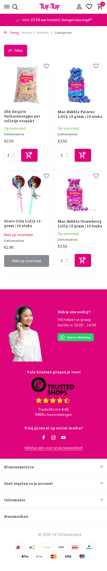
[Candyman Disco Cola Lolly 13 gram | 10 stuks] (26, 195)
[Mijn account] (79, 7)
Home (27, 32)
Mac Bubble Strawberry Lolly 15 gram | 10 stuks (80, 223)
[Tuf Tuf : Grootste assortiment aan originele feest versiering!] (53, 7)
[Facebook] (43, 438)
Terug (14, 32)
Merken (43, 32)
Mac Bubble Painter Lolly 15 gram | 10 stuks (80, 114)
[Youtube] (63, 438)
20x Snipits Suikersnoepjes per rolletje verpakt (22, 116)
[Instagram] (53, 438)
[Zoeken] (14, 7)
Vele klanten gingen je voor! (53, 372)
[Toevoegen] (29, 155)
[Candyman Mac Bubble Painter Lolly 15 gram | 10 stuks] (80, 85)
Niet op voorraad (26, 261)
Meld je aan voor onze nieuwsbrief (54, 448)
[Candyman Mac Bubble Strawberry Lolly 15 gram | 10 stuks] (80, 195)
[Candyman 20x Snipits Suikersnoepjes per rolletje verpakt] (26, 85)
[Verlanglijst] (89, 7)
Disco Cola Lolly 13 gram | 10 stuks (22, 223)
